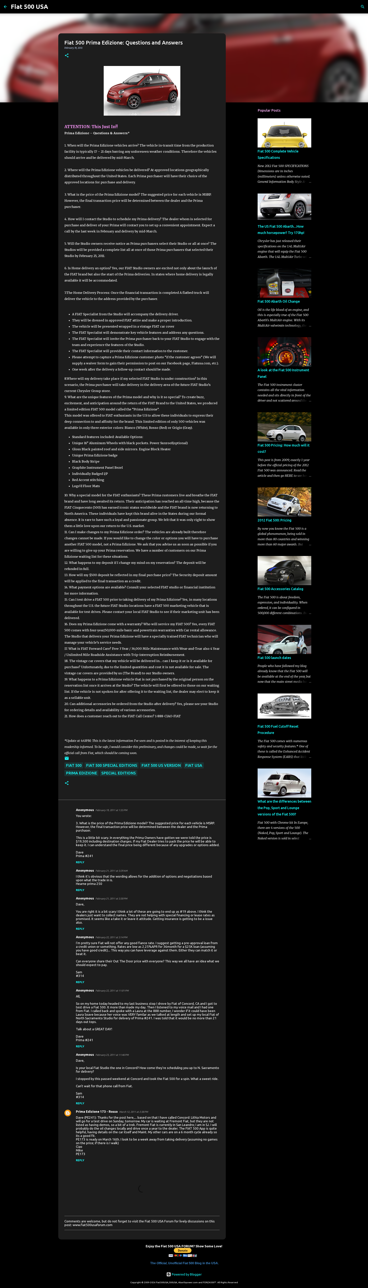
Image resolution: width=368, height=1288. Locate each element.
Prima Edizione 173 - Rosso (97, 1111)
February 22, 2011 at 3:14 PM (111, 937)
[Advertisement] (245, 165)
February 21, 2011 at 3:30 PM (111, 898)
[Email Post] (66, 759)
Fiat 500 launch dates (274, 658)
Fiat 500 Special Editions (111, 765)
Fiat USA (193, 765)
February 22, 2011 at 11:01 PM (112, 990)
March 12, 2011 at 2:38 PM (133, 1111)
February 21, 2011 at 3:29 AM (111, 870)
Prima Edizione (81, 773)
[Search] (53, 6)
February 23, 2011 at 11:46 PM (112, 1054)
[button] (66, 55)
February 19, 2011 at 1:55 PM (111, 810)
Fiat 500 (74, 765)
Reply (80, 862)
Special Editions (118, 773)
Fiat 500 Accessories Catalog (280, 589)
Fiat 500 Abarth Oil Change (279, 301)
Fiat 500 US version (161, 765)
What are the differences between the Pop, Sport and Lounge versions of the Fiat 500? (284, 807)
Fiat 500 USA (29, 6)
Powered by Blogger (186, 1274)
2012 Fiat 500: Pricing (275, 520)
